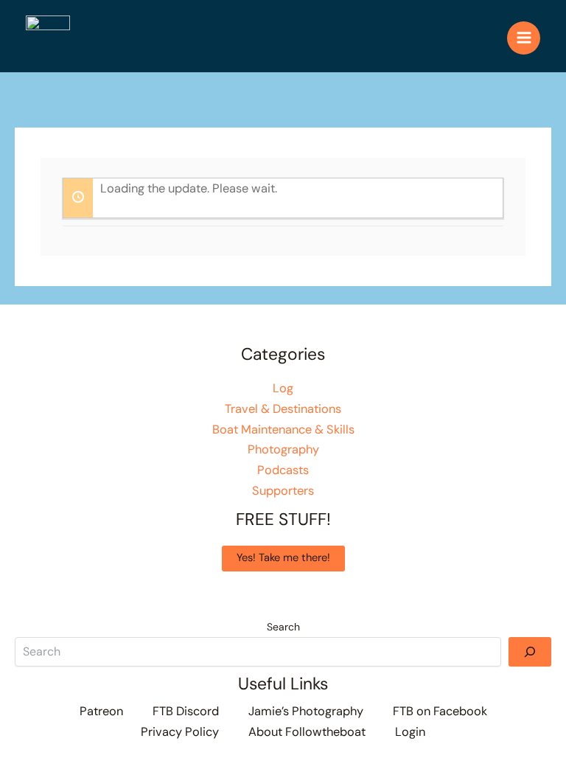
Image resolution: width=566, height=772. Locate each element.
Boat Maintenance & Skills (283, 429)
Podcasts (283, 470)
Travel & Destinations (283, 409)
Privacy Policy (180, 732)
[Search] (530, 652)
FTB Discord (186, 711)
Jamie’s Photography (305, 711)
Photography (283, 449)
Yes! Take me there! (283, 558)
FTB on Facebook (440, 711)
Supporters (283, 490)
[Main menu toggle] (523, 38)
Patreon (101, 711)
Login (410, 732)
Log (283, 388)
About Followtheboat (307, 732)
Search (283, 626)
